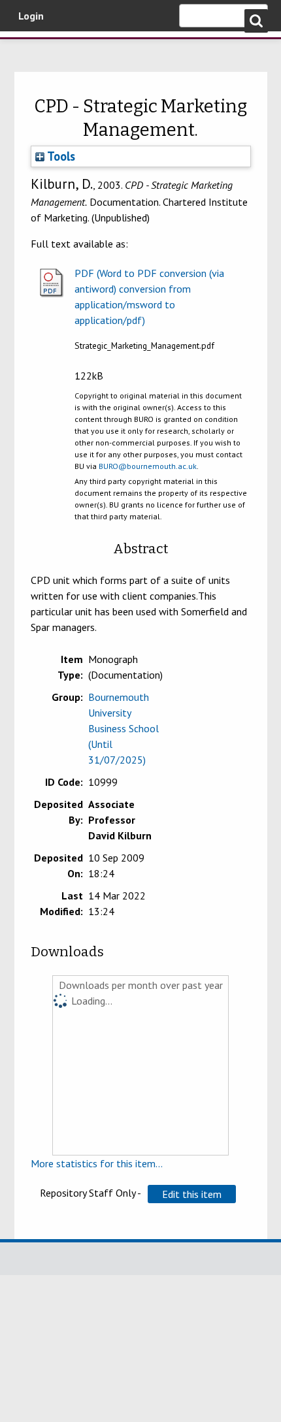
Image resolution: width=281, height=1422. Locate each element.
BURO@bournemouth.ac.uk (148, 466)
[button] (192, 1194)
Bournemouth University (29, 49)
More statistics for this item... (97, 1163)
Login (31, 15)
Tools (59, 156)
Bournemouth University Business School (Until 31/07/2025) (123, 728)
